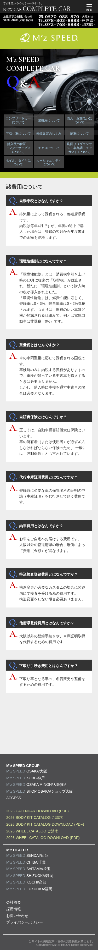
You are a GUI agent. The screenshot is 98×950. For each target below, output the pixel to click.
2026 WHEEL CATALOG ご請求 (32, 831)
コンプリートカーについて (18, 120)
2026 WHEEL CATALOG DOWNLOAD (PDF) (43, 838)
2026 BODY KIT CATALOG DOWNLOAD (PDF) (45, 824)
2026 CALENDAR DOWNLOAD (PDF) (37, 811)
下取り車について (18, 133)
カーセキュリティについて (48, 162)
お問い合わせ (17, 916)
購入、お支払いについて (79, 120)
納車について (79, 133)
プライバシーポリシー (24, 922)
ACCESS (13, 798)
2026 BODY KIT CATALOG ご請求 (34, 817)
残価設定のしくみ (48, 133)
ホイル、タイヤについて (18, 162)
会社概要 (13, 902)
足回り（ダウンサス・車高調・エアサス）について (79, 148)
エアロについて (49, 148)
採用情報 (13, 909)
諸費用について (49, 120)
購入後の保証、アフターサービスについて (18, 148)
